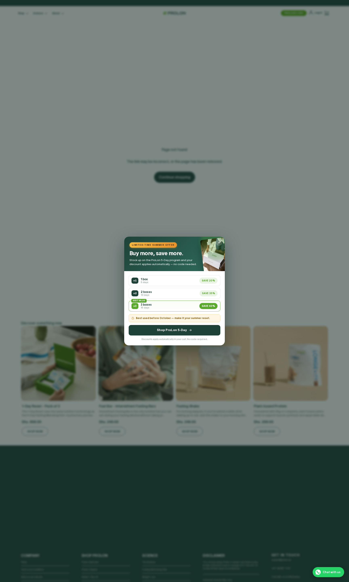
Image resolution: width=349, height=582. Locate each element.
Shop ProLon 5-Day (172, 330)
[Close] (219, 242)
